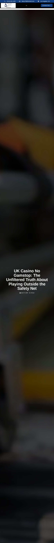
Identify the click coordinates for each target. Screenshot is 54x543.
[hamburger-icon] (26, 5)
